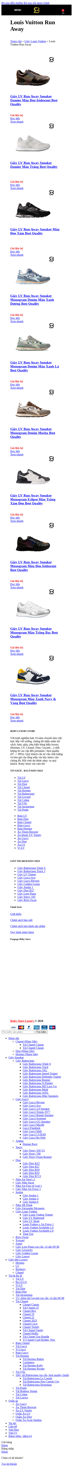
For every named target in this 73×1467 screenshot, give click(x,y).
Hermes (20, 1262)
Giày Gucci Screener (34, 1118)
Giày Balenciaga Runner (36, 1079)
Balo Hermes (24, 828)
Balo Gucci (23, 825)
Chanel (20, 1272)
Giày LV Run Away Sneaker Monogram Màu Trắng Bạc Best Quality (34, 632)
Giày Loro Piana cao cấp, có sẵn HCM (37, 1246)
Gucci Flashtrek (31, 1128)
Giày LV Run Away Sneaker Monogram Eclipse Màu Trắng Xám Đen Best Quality (32, 499)
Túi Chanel (23, 787)
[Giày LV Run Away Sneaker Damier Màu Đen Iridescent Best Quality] (32, 89)
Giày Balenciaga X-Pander (38, 1083)
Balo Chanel (24, 822)
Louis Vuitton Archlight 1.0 (38, 1227)
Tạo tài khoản (9, 1463)
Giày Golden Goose (28, 884)
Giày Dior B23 (31, 1163)
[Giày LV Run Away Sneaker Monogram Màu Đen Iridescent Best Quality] (32, 555)
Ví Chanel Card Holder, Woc (39, 1339)
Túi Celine (23, 800)
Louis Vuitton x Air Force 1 (38, 1224)
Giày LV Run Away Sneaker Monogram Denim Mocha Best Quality (32, 433)
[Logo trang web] (36, 16)
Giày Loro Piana (26, 893)
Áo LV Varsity (24, 1410)
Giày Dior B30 (31, 1169)
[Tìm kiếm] (24, 10)
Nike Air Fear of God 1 (29, 1185)
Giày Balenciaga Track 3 (31, 871)
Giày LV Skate (31, 1221)
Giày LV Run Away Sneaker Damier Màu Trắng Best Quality (34, 165)
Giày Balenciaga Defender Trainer (42, 1076)
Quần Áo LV (23, 1413)
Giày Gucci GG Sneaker (36, 1121)
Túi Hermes (24, 790)
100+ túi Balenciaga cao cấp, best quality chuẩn (42, 1375)
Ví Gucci (21, 1349)
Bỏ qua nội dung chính (36, 2)
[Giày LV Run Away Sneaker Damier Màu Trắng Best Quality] (32, 155)
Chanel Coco (30, 1323)
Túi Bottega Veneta (26, 1391)
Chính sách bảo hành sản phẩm (27, 926)
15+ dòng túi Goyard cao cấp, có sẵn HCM (40, 1298)
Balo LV (22, 815)
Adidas (20, 1140)
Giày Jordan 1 (25, 887)
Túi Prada (22, 809)
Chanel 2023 (30, 1320)
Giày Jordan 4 (30, 1198)
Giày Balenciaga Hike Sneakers (40, 1095)
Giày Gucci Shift (32, 1131)
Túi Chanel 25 (31, 1307)
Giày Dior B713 (32, 1176)
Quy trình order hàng (22, 932)
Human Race (30, 1144)
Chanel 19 (28, 1314)
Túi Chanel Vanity (33, 1330)
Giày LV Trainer (26, 874)
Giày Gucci (22, 1099)
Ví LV (21, 847)
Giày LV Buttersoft (33, 1217)
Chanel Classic (31, 1304)
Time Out (28, 1233)
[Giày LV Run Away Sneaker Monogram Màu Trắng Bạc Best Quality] (32, 621)
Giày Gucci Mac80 (33, 1124)
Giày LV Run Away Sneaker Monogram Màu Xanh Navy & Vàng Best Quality (33, 699)
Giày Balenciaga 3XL (35, 1070)
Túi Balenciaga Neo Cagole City (41, 1381)
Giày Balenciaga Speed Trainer (40, 1073)
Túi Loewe (22, 1397)
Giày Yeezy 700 (32, 1153)
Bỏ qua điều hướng (12, 2)
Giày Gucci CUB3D (34, 1134)
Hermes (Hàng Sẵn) (27, 1054)
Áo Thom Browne (27, 831)
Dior (18, 1160)
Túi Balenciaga (25, 793)
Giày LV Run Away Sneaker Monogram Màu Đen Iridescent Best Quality (33, 566)
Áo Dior (22, 841)
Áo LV (21, 844)
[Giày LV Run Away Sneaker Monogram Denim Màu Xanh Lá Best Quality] (32, 355)
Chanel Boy (29, 1310)
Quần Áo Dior (24, 1416)
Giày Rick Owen (26, 900)
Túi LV (21, 777)
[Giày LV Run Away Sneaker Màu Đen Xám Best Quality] (32, 222)
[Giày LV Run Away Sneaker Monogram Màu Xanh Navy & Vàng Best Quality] (32, 688)
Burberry (21, 1269)
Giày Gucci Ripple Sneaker (38, 1115)
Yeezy (19, 1147)
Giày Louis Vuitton (35, 41)
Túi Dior (22, 784)
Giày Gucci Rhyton (28, 880)
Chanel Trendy (31, 1326)
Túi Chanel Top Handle (36, 1336)
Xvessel (20, 1240)
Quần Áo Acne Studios (29, 1420)
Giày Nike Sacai (25, 1182)
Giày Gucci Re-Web (34, 1137)
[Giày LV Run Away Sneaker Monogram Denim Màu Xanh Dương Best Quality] (32, 289)
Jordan (19, 1192)
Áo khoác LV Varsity (29, 835)
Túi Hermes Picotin (33, 1368)
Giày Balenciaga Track (35, 1067)
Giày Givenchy (24, 1249)
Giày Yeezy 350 (26, 896)
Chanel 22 (28, 1317)
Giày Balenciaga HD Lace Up (40, 1086)
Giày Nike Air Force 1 (28, 1189)
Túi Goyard (23, 796)
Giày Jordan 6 (30, 1201)
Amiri (19, 1243)
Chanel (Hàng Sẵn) (26, 1041)
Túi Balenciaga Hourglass (37, 1384)
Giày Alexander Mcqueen (30, 1208)
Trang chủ (16, 41)
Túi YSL (21, 1371)
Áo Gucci (22, 838)
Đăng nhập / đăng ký (20, 1436)
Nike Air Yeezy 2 (25, 1179)
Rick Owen (22, 1237)
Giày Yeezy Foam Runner (37, 1156)
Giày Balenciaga (25, 1060)
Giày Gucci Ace (26, 877)
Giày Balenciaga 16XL (36, 1092)
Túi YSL (22, 803)
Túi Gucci (23, 780)
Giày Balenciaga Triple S (31, 868)
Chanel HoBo (30, 1333)
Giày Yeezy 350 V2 (34, 1150)
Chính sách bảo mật (21, 920)
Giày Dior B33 (31, 1172)
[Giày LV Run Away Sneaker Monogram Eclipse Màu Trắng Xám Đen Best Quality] (32, 488)
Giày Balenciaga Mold (35, 1089)
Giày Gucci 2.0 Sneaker (36, 1108)
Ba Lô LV (21, 1282)
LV (17, 1266)
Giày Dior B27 (25, 890)
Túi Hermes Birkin (33, 1359)
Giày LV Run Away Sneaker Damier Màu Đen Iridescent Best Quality (33, 100)
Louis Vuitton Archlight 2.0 (38, 1230)
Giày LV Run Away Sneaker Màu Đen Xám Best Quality (35, 231)
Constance (28, 1362)
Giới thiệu (15, 913)
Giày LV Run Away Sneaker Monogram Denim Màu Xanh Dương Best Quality (32, 300)
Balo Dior (23, 818)
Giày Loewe (23, 1256)
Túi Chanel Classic (33, 1044)
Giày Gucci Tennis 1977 (36, 1112)
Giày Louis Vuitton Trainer (38, 1214)
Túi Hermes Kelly (33, 1365)
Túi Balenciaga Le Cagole (37, 1378)
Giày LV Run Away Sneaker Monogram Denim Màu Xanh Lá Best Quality (34, 366)
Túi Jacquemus (25, 806)
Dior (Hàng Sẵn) (25, 1051)
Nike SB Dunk (24, 1205)
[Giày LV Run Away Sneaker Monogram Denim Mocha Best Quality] (32, 422)
